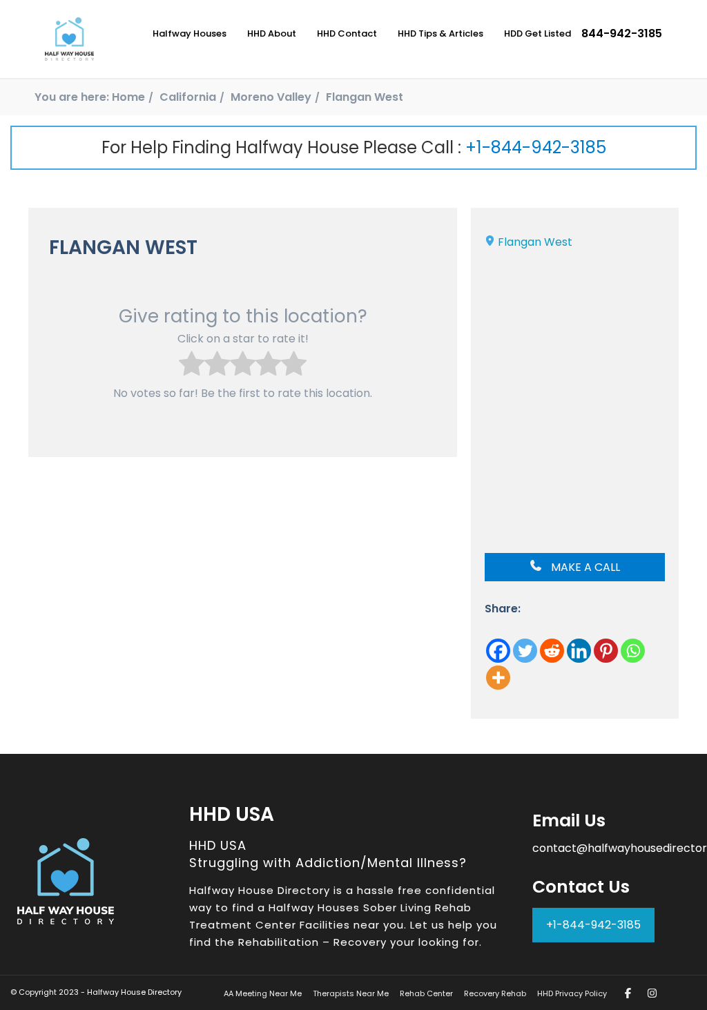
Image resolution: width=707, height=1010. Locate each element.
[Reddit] (552, 651)
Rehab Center (426, 993)
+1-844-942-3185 (535, 147)
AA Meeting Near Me (263, 993)
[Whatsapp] (633, 651)
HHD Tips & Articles (440, 33)
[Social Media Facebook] (628, 993)
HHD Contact (347, 33)
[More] (498, 678)
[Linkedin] (579, 651)
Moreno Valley (271, 97)
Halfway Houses (189, 33)
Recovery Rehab (495, 993)
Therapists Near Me (351, 993)
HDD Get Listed (537, 33)
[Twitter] (525, 651)
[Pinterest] (606, 651)
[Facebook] (498, 651)
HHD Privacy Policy (572, 993)
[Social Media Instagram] (652, 993)
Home (128, 97)
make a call (584, 567)
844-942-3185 (621, 33)
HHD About (271, 33)
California (187, 97)
